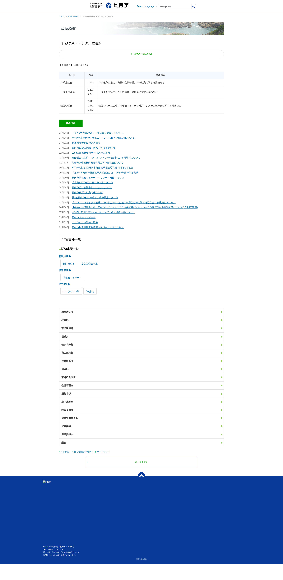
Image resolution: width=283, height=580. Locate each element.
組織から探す (73, 16)
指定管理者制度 (89, 263)
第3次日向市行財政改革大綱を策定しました (95, 197)
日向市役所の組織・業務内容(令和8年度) (93, 148)
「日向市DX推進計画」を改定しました (92, 182)
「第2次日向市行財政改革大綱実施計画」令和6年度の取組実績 (105, 172)
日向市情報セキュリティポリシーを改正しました (98, 177)
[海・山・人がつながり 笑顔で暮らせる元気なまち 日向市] (109, 5)
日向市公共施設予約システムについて (92, 187)
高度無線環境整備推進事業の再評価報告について (98, 162)
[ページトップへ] (141, 475)
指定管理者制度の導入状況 (86, 143)
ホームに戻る (141, 462)
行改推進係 (65, 256)
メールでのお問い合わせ (141, 54)
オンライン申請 (71, 291)
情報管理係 (65, 270)
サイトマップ (103, 452)
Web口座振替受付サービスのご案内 (91, 153)
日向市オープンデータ (84, 217)
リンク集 (65, 452)
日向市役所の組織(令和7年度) (87, 192)
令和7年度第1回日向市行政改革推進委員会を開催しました (103, 167)
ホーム (61, 16)
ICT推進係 (64, 284)
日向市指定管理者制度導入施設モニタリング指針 (98, 227)
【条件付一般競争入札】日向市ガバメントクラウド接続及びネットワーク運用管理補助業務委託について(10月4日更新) (135, 207)
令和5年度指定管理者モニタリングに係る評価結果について (103, 212)
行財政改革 (69, 263)
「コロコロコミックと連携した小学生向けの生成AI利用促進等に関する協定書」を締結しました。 (124, 202)
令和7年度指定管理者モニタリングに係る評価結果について (103, 137)
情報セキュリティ (72, 277)
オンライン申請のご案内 (85, 222)
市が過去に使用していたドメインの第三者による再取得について (106, 157)
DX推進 (90, 291)
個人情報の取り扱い (83, 452)
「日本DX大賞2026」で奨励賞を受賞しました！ (97, 132)
